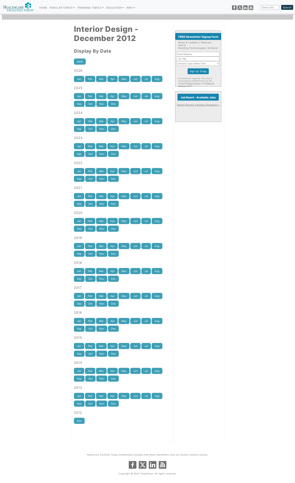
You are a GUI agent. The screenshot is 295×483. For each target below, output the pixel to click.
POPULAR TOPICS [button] (61, 7)
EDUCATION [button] (114, 7)
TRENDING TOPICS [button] (89, 7)
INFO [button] (130, 7)
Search (287, 7)
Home (43, 7)
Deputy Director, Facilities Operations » (198, 105)
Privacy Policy (193, 83)
